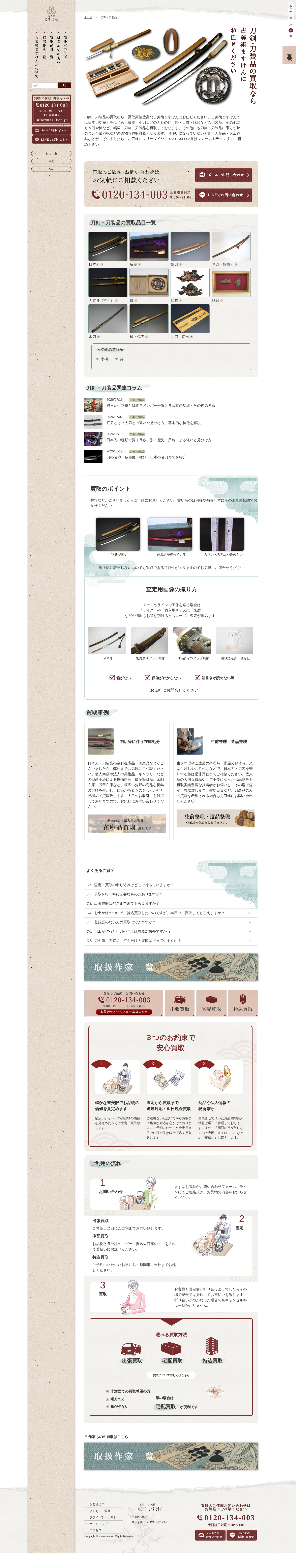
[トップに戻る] (51, 20)
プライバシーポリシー (104, 1517)
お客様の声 (97, 1504)
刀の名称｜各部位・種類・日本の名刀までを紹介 (146, 457)
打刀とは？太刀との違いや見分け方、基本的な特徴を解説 (154, 423)
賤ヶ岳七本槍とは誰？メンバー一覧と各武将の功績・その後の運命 (161, 406)
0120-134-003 (229, 1517)
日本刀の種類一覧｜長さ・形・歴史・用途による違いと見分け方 (159, 440)
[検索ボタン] (64, 85)
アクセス (95, 1530)
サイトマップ (98, 1523)
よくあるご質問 (100, 1511)
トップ (88, 17)
